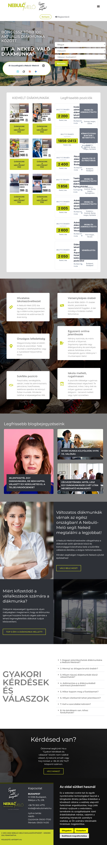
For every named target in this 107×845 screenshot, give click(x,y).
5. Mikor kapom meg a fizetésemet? (79, 691)
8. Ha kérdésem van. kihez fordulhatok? (74, 711)
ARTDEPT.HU (16, 840)
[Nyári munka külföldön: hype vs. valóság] (80, 444)
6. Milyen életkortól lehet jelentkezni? (80, 698)
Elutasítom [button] (81, 830)
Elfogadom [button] (67, 830)
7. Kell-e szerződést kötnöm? (75, 704)
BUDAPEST (34, 794)
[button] (98, 6)
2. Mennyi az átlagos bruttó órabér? (79, 668)
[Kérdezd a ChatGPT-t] (43, 65)
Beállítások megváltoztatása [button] (74, 836)
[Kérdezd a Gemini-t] (35, 71)
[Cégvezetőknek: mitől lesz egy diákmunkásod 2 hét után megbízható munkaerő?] (80, 478)
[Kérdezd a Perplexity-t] (17, 71)
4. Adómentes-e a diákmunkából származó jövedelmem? (77, 684)
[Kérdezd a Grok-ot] (23, 71)
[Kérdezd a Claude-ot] (29, 71)
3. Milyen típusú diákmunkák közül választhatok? (79, 676)
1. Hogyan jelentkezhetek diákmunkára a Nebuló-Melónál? (81, 661)
